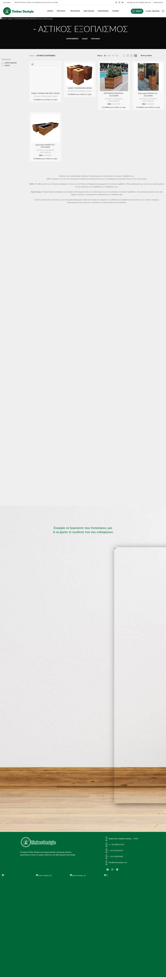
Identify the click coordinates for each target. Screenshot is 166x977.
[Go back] (35, 29)
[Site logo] (18, 11)
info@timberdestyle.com (118, 862)
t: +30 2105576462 (116, 856)
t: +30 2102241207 (116, 850)
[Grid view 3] (131, 55)
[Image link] (38, 842)
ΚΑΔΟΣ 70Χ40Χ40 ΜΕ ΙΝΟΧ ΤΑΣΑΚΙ (45, 93)
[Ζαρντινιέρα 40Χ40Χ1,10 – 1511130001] (148, 77)
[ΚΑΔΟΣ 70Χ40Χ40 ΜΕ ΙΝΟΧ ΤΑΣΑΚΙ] (45, 77)
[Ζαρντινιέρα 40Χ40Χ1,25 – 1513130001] (45, 128)
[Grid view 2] (128, 55)
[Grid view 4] (135, 55)
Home (32, 56)
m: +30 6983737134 (116, 845)
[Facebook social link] (116, 2)
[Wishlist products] (163, 11)
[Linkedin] (117, 870)
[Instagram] (112, 870)
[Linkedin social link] (122, 2)
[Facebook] (108, 870)
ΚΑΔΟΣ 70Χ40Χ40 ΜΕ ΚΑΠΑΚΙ (80, 88)
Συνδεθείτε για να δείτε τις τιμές (45, 100)
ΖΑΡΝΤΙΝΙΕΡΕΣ (114, 101)
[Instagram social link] (119, 2)
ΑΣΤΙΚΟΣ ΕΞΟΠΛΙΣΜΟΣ (42, 96)
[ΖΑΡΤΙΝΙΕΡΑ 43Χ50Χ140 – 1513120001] (114, 77)
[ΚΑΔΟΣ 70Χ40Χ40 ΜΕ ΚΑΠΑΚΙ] (80, 74)
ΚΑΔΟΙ (54, 96)
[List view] (124, 55)
